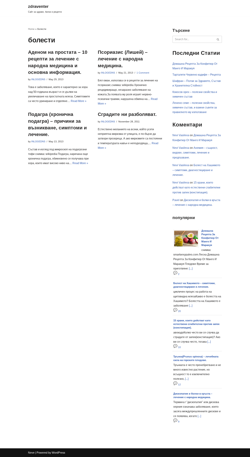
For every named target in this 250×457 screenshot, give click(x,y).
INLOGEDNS (38, 79)
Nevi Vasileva (180, 135)
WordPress (58, 452)
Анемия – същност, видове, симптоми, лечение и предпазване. (195, 152)
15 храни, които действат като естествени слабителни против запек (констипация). (196, 187)
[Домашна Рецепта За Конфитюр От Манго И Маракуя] (187, 247)
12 (179, 384)
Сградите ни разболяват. (127, 114)
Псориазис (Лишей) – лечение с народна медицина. (123, 59)
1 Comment (143, 72)
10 (179, 347)
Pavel (175, 200)
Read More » (78, 101)
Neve (31, 452)
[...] (191, 268)
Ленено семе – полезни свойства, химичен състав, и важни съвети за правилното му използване (194, 107)
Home (31, 29)
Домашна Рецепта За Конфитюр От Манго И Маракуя (210, 237)
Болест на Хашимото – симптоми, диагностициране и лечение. (196, 170)
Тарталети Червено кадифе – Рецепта (196, 74)
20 (179, 311)
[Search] (218, 39)
